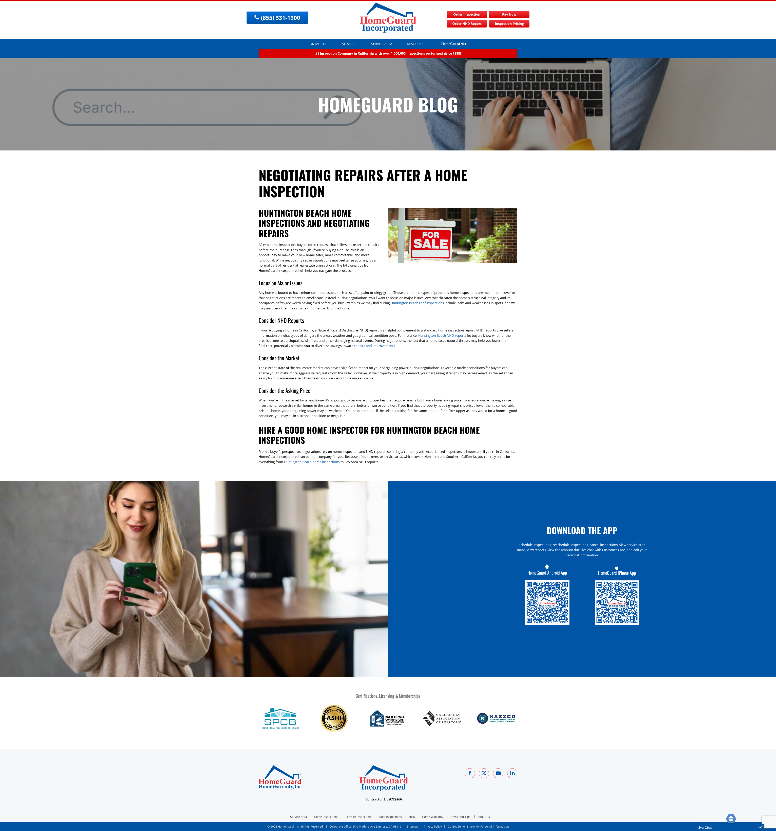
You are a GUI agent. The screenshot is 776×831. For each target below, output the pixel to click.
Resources (416, 44)
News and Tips (460, 817)
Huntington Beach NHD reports (442, 335)
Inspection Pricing (509, 23)
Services (349, 44)
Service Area (381, 44)
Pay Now (509, 14)
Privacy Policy (433, 826)
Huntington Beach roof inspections (417, 303)
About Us (484, 817)
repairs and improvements (374, 346)
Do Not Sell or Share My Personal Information (478, 826)
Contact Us (317, 44)
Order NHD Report (467, 23)
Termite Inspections (358, 817)
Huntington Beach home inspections (312, 462)
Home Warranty (432, 817)
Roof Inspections (390, 817)
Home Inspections (326, 817)
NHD (412, 817)
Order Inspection (466, 14)
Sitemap (412, 826)
